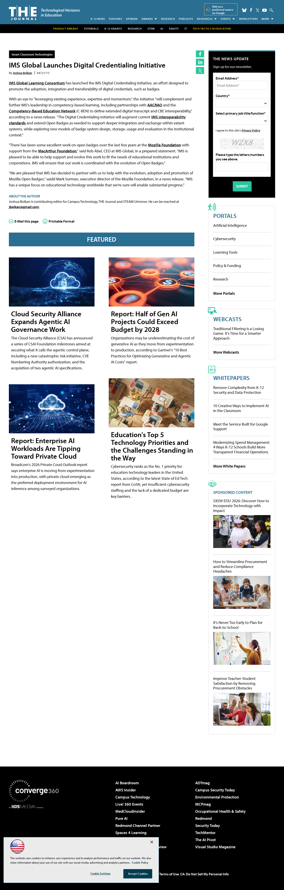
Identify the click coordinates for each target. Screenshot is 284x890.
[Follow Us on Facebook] (251, 10)
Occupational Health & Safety (220, 811)
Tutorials (91, 28)
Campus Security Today (215, 789)
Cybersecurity (224, 238)
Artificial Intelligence (230, 225)
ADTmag (202, 782)
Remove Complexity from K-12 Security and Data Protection (238, 390)
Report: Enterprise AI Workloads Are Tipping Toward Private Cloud (46, 448)
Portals (225, 215)
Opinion (132, 18)
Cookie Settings (100, 873)
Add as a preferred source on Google (222, 9)
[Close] (152, 842)
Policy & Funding (227, 265)
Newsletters (248, 18)
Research (168, 18)
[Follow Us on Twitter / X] (257, 10)
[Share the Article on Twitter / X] (200, 70)
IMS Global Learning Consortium (37, 83)
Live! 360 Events (129, 804)
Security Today (207, 825)
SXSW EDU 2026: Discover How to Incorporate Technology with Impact (241, 505)
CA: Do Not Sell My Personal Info (204, 874)
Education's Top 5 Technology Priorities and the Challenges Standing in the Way (152, 446)
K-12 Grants (113, 28)
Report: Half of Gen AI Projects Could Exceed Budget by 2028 (144, 321)
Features (115, 18)
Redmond (203, 818)
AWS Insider (125, 789)
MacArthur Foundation (57, 150)
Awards (147, 18)
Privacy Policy (251, 130)
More (265, 18)
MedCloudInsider (130, 811)
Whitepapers (231, 378)
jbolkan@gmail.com (24, 207)
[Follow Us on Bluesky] (244, 10)
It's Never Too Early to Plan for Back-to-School (237, 625)
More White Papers (229, 466)
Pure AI (121, 818)
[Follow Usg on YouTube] (264, 10)
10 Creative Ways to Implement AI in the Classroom (241, 408)
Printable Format (62, 221)
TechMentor (205, 832)
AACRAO (154, 105)
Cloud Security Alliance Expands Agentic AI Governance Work (46, 321)
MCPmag (203, 804)
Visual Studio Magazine (215, 846)
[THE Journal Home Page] (44, 12)
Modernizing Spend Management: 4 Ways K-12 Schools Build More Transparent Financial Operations (241, 447)
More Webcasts (226, 352)
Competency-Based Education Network (42, 110)
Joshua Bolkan (22, 73)
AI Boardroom (127, 782)
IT (186, 28)
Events (226, 18)
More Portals (224, 293)
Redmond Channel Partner (137, 825)
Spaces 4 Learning (130, 832)
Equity (174, 28)
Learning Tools (225, 252)
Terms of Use (169, 874)
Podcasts (186, 18)
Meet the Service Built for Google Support (240, 427)
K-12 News (98, 18)
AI (161, 28)
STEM (151, 28)
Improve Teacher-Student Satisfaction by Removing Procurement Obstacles (234, 683)
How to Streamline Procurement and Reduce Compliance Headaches (240, 566)
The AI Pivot (205, 839)
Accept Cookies (138, 873)
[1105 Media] (35, 831)
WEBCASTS (227, 319)
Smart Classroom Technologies (32, 54)
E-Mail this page (26, 221)
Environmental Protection (217, 797)
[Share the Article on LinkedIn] (200, 62)
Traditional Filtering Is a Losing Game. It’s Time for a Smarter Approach (238, 333)
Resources (205, 18)
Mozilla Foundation (164, 144)
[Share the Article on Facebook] (200, 54)
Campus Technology (132, 797)
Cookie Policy (140, 862)
